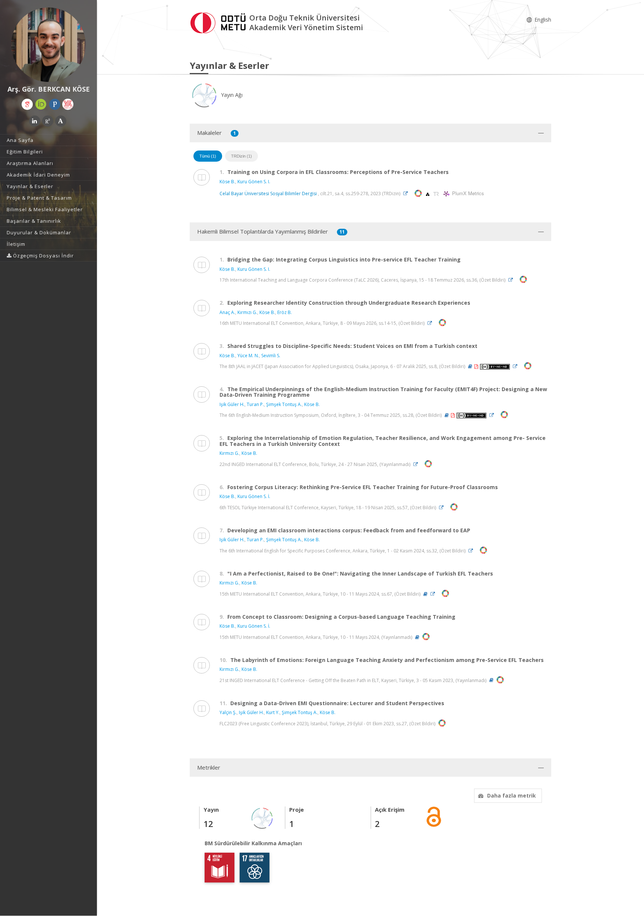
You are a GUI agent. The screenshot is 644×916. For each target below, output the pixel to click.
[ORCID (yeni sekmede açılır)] (41, 104)
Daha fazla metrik (511, 795)
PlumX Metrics (467, 193)
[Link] (407, 193)
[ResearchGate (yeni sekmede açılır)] (47, 121)
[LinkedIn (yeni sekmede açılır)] (34, 121)
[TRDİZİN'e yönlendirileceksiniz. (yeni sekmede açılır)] (436, 193)
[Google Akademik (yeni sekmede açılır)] (27, 104)
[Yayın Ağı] (262, 817)
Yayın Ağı (231, 94)
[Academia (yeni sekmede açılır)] (60, 121)
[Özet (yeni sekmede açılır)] (470, 366)
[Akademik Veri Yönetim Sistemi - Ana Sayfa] (219, 21)
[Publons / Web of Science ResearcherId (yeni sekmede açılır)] (54, 104)
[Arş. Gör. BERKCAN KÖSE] (48, 44)
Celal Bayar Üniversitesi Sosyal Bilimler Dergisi (268, 193)
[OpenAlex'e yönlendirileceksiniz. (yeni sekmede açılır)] (428, 193)
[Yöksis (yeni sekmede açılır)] (67, 104)
